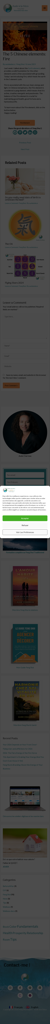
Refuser (25, 525)
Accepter (25, 518)
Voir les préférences (25, 532)
